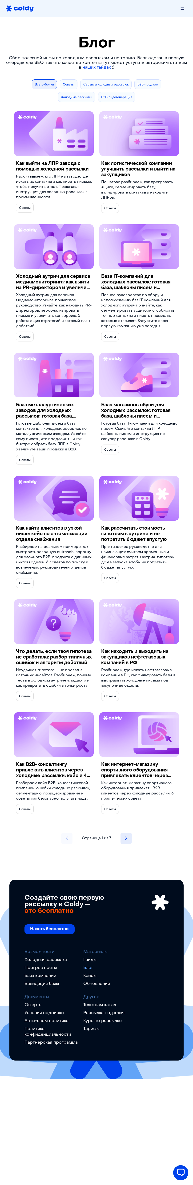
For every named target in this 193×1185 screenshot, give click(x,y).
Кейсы (89, 976)
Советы (68, 84)
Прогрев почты (40, 968)
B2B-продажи (147, 84)
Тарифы (91, 1029)
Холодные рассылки (76, 97)
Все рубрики (44, 84)
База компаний (40, 976)
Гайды (89, 960)
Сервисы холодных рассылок (106, 84)
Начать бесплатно (49, 929)
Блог (88, 968)
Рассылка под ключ (104, 1013)
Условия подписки (44, 1013)
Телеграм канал (99, 1005)
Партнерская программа (51, 1043)
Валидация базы (41, 984)
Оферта (32, 1005)
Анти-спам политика (46, 1021)
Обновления (96, 984)
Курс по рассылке (102, 1021)
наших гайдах (96, 68)
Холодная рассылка (45, 960)
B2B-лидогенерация (116, 97)
